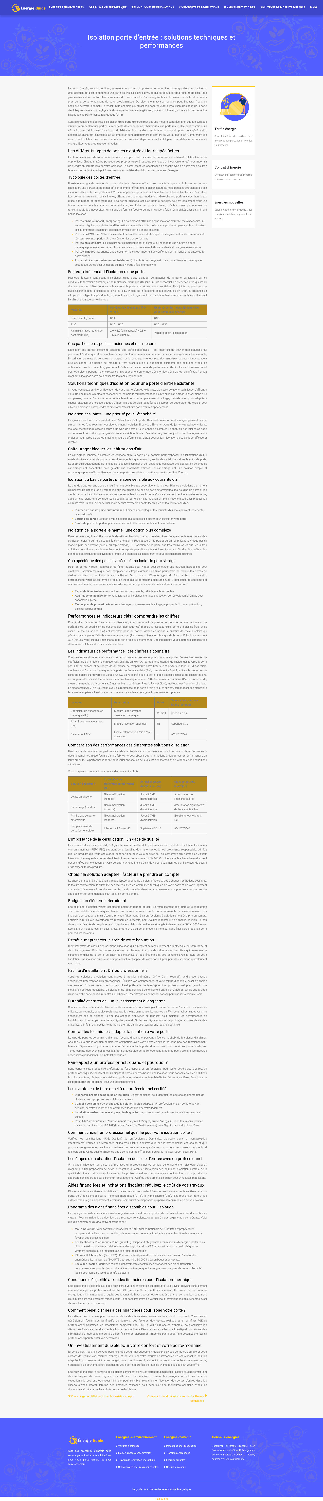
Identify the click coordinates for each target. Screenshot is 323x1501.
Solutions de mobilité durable (282, 7)
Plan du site (162, 1498)
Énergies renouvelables (66, 7)
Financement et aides (239, 7)
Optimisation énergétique (108, 7)
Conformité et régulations (199, 7)
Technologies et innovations (153, 7)
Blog (313, 7)
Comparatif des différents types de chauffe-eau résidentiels (175, 1398)
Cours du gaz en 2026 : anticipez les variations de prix (103, 1396)
